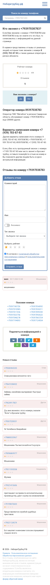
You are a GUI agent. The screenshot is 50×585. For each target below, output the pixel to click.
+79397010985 (13, 309)
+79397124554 (36, 320)
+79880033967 (10, 437)
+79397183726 (13, 306)
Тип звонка (9, 231)
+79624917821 (10, 403)
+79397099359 (36, 312)
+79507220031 (10, 421)
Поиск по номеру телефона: (25, 13)
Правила (6, 553)
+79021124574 (10, 523)
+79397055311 (36, 309)
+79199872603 (10, 504)
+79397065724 (36, 317)
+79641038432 (10, 384)
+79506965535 (10, 368)
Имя (6, 215)
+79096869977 (10, 453)
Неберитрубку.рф (13, 4)
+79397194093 (13, 320)
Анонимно (15, 225)
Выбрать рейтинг (12, 243)
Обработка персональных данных (17, 555)
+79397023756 (13, 315)
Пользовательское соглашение (24, 553)
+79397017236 (13, 312)
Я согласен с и (24, 257)
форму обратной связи (13, 579)
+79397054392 (36, 306)
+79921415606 (10, 485)
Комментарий (10, 183)
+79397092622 (36, 315)
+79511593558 (10, 469)
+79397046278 (13, 317)
